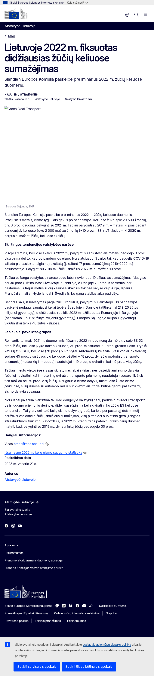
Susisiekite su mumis (113, 606)
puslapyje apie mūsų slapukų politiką (107, 644)
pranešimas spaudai (29, 444)
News (11, 35)
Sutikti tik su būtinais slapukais (88, 666)
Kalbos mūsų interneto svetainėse (77, 613)
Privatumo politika (17, 621)
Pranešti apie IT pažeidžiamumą (26, 613)
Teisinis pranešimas (48, 621)
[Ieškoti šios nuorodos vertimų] (47, 444)
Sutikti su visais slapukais (36, 666)
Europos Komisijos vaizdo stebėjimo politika (34, 568)
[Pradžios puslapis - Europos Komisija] (16, 13)
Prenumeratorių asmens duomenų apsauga (34, 560)
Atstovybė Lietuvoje (20, 480)
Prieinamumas (14, 553)
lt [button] (127, 15)
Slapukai (111, 613)
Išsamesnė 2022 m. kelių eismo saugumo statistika (43, 452)
